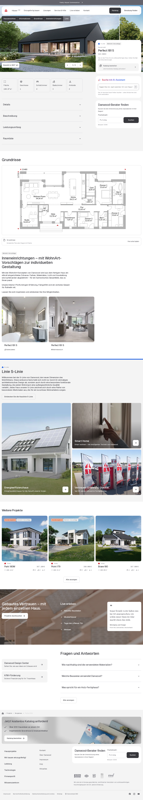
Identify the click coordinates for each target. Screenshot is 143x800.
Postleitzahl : (103, 115)
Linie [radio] (67, 19)
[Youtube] (139, 794)
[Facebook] (130, 794)
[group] (36, 18)
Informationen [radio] (24, 19)
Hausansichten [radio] (10, 19)
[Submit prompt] (135, 87)
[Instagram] (134, 794)
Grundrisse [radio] (38, 19)
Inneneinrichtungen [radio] (53, 19)
